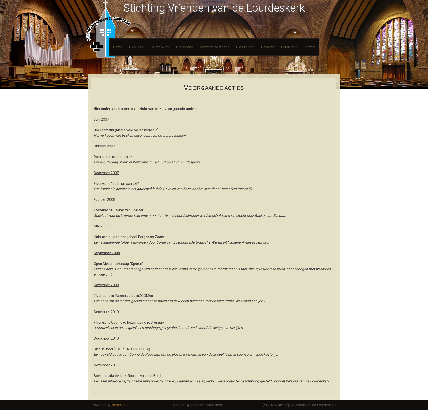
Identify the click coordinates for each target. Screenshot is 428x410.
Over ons (136, 47)
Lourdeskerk (159, 47)
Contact (309, 47)
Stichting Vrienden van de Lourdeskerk (214, 8)
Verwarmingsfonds (214, 47)
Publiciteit (289, 47)
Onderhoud (184, 47)
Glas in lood (245, 47)
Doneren (267, 47)
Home (117, 47)
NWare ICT (119, 405)
